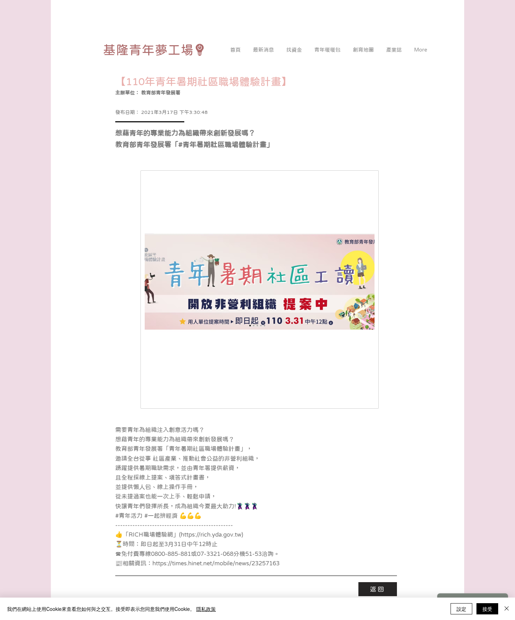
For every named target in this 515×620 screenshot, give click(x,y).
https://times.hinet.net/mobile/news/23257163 (216, 563)
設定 (461, 608)
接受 (487, 608)
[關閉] (506, 608)
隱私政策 (206, 608)
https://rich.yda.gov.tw (211, 535)
